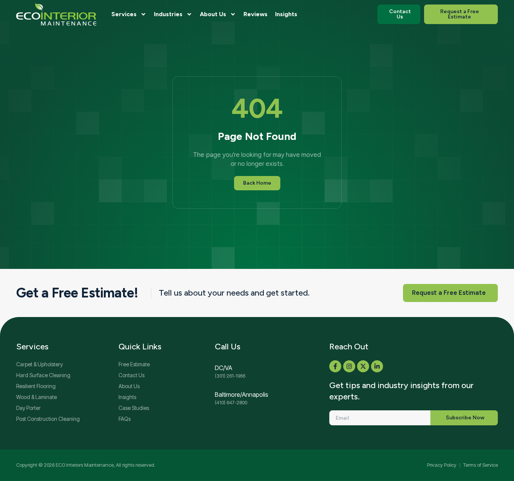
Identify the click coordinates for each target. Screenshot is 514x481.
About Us (213, 14)
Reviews (255, 14)
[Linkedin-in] (377, 366)
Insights (286, 14)
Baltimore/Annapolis (241, 394)
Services (124, 14)
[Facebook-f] (335, 366)
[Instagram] (349, 366)
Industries (168, 14)
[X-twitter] (363, 366)
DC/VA (223, 368)
